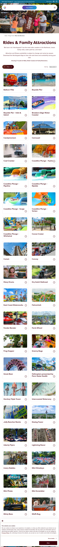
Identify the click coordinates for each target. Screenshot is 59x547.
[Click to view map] (53, 1)
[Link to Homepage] (11, 7)
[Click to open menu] (55, 7)
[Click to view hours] (56, 1)
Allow (48, 543)
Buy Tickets (29, 7)
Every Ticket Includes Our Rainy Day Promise (24, 1)
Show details (51, 538)
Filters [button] (9, 67)
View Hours (49, 1)
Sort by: (46, 67)
